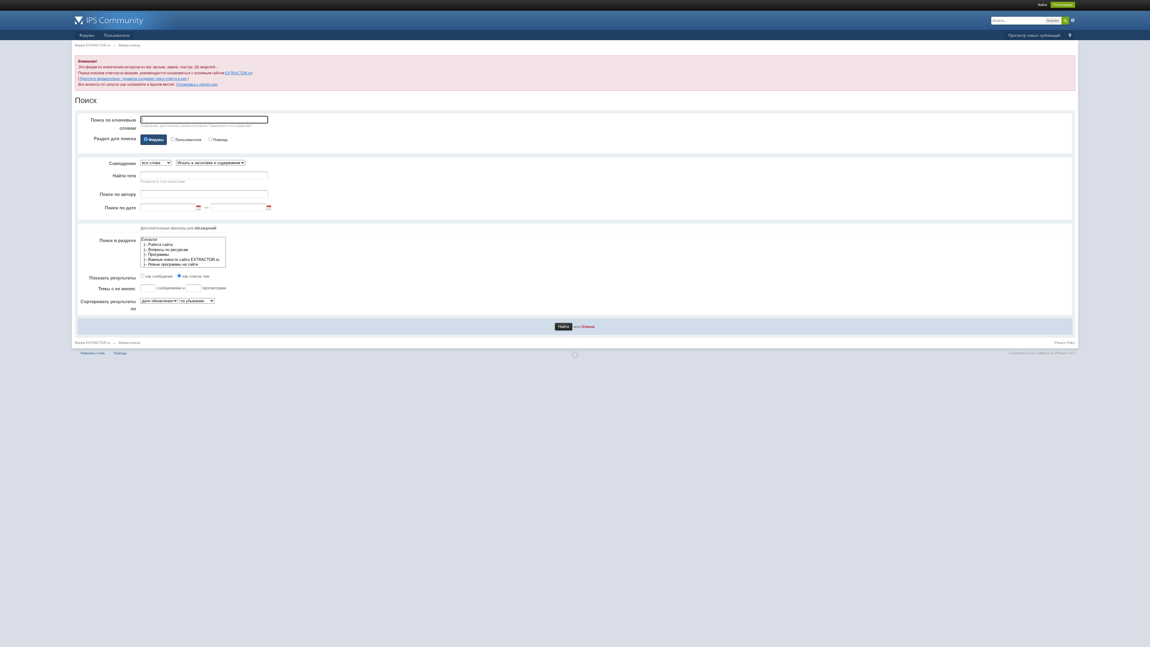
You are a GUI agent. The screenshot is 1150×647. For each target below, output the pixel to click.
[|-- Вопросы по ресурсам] (183, 250)
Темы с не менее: (117, 288)
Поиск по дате (120, 207)
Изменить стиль (93, 353)
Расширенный (1072, 20)
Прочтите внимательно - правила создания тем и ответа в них (133, 79)
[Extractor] (183, 239)
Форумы (86, 35)
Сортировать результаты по (108, 305)
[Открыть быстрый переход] (1070, 35)
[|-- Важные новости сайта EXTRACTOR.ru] (183, 259)
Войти (1042, 5)
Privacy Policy (1064, 342)
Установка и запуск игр (196, 84)
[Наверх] (575, 355)
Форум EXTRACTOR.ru (92, 342)
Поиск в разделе (117, 240)
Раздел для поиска (115, 138)
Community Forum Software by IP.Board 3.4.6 (1042, 353)
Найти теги (124, 175)
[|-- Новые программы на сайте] (183, 264)
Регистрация (1062, 5)
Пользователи (117, 35)
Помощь (220, 140)
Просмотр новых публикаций (1034, 35)
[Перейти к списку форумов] (128, 20)
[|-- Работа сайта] (183, 244)
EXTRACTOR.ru (238, 73)
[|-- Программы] (183, 254)
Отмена (588, 327)
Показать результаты (112, 277)
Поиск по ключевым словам (113, 124)
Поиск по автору (118, 194)
